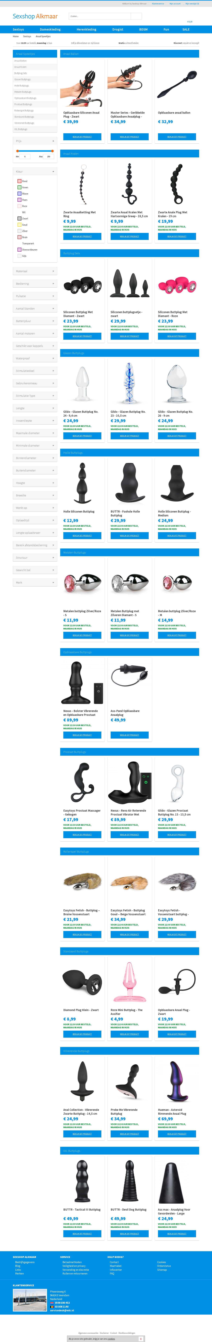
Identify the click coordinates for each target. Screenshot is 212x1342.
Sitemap (162, 1269)
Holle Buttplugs (21, 85)
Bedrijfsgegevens (25, 1262)
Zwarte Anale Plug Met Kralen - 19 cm (172, 214)
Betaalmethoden (72, 1262)
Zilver (25, 230)
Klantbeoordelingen (127, 1333)
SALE (186, 29)
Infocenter (116, 1269)
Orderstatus (164, 1266)
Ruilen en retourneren (75, 1273)
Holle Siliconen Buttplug (79, 511)
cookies (111, 1338)
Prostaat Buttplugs (23, 104)
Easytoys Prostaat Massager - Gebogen (82, 812)
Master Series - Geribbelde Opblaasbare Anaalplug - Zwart (128, 114)
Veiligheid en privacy (74, 1266)
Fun (166, 29)
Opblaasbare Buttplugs (25, 98)
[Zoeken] (136, 16)
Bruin (24, 237)
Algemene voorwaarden (88, 1333)
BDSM (143, 29)
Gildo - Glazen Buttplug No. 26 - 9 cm (175, 413)
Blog (17, 1266)
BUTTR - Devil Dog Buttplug (129, 1209)
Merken (19, 1273)
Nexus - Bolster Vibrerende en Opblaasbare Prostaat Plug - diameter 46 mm (80, 713)
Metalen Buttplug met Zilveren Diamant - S (125, 613)
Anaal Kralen (20, 66)
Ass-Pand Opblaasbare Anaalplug (125, 713)
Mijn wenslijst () (192, 3)
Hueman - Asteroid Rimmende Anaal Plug (172, 1111)
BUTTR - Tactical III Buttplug (82, 1209)
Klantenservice (158, 3)
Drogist (117, 29)
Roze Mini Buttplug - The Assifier (126, 1012)
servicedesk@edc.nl (62, 1310)
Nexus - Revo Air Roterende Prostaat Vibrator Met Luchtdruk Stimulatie (128, 812)
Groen (25, 187)
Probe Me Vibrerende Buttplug (124, 1111)
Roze (24, 206)
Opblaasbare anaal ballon (174, 112)
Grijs (24, 255)
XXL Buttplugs (20, 129)
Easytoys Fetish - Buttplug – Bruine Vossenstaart (81, 912)
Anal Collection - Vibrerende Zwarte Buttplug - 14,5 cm (81, 1111)
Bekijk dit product (82, 136)
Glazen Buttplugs (22, 79)
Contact (114, 1262)
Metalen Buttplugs (22, 91)
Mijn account (175, 3)
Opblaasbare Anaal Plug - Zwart (174, 1012)
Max (41, 156)
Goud (24, 224)
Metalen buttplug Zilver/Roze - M (177, 613)
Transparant (28, 243)
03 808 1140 (61, 1306)
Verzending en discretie (76, 1269)
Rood (24, 181)
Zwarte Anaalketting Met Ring (79, 214)
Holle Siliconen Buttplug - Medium (174, 513)
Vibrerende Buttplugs (24, 122)
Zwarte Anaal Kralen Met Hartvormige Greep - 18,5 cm (129, 214)
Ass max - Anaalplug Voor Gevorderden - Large (174, 1211)
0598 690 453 (62, 1302)
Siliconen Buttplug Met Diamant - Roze (172, 314)
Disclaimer (104, 1333)
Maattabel (116, 1266)
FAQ (112, 1273)
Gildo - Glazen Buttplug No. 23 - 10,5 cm (128, 413)
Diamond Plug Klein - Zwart (81, 1010)
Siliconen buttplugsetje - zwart (126, 314)
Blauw (25, 193)
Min (17, 156)
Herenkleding (86, 29)
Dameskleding (50, 29)
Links (18, 1269)
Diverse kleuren (29, 249)
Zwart (25, 218)
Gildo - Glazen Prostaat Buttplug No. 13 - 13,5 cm (174, 812)
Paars (24, 199)
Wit (23, 212)
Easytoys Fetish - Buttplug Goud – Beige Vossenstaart (128, 912)
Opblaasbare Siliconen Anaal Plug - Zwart (81, 114)
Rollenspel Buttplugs (24, 110)
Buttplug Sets (20, 73)
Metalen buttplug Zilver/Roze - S (82, 613)
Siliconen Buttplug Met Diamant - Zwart (78, 314)
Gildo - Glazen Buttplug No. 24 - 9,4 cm (80, 413)
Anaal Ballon (20, 60)
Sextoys (18, 29)
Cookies (161, 1262)
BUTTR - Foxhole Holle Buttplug (125, 513)
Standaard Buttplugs (24, 116)
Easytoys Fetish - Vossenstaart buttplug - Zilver (173, 912)
